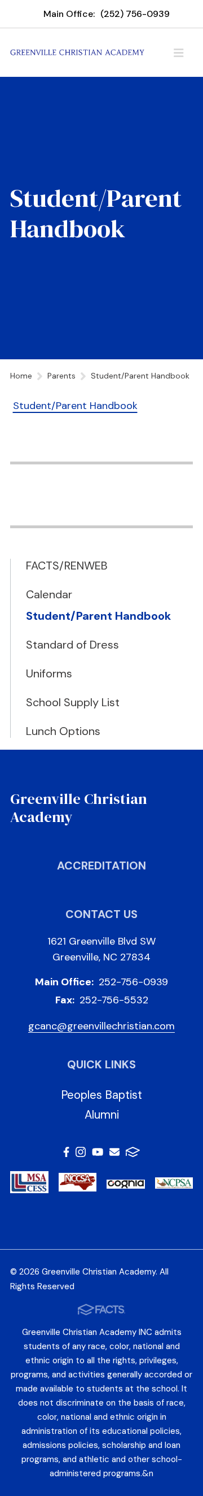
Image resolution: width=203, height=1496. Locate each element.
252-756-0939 (133, 982)
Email (114, 1154)
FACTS (133, 1154)
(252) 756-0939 (135, 14)
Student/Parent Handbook (75, 405)
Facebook (66, 1154)
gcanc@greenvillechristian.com (101, 1026)
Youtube (97, 1154)
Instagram (81, 1154)
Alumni (102, 1114)
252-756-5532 (114, 1000)
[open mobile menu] (179, 52)
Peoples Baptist (101, 1095)
